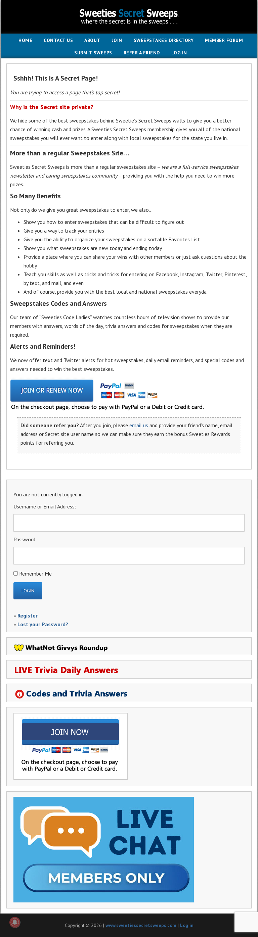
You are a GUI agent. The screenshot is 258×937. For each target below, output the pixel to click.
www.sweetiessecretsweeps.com (140, 925)
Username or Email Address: (44, 506)
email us (138, 425)
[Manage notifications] (14, 922)
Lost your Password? (42, 624)
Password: (25, 539)
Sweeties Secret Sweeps (129, 17)
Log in (187, 925)
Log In (179, 53)
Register (27, 615)
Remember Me (35, 573)
